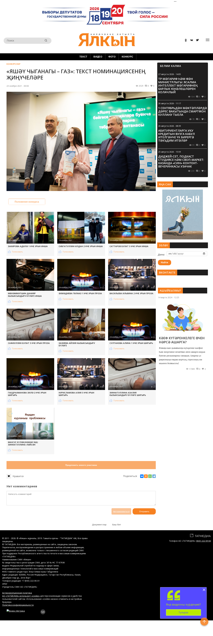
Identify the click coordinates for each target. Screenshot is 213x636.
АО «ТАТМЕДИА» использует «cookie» (21, 596)
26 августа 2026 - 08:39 (169, 126)
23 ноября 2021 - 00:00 (18, 86)
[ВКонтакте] (142, 476)
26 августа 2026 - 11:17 (169, 103)
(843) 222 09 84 (203, 540)
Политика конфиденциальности (18, 605)
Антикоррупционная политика (17, 593)
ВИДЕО (97, 56)
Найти (164, 262)
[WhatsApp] (150, 476)
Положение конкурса (27, 202)
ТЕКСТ (83, 56)
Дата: (161, 254)
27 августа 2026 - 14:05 (169, 74)
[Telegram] (154, 476)
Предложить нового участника (81, 465)
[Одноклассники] (146, 476)
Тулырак (183, 612)
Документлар (99, 524)
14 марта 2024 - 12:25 (168, 297)
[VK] (190, 40)
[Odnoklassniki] (185, 40)
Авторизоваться (121, 511)
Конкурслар (13, 64)
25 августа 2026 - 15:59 (169, 151)
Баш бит (116, 524)
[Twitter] (196, 40)
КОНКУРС (127, 56)
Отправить (144, 511)
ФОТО (111, 56)
